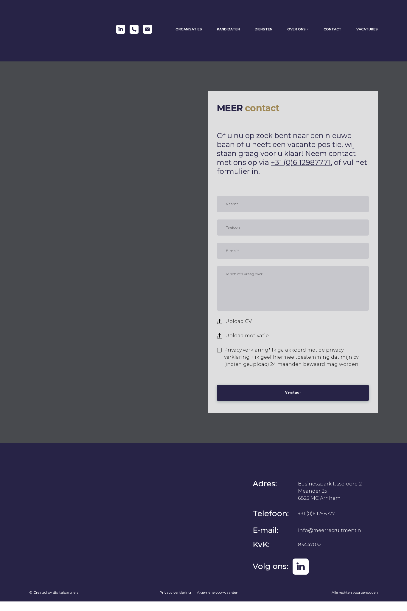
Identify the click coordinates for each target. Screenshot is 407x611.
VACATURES (367, 29)
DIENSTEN (263, 29)
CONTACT (332, 29)
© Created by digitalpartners (53, 592)
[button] (120, 29)
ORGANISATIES (188, 29)
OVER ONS (296, 29)
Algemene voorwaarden (217, 592)
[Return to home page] (60, 29)
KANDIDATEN (228, 29)
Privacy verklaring (175, 592)
